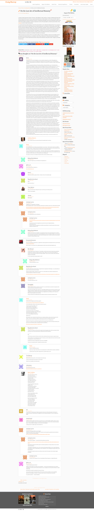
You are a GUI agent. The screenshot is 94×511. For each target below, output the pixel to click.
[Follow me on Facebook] (31, 2)
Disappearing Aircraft (68, 78)
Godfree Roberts (32, 138)
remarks (19, 22)
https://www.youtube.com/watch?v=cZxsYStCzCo (34, 368)
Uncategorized (27, 7)
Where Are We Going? (41, 503)
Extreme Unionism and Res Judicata (43, 504)
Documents (76, 4)
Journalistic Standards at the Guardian (52, 489)
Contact (70, 4)
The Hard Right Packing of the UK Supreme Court (45, 499)
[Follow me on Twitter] (29, 2)
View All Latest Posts (45, 42)
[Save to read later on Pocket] (42, 44)
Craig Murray (10, 2)
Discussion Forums (66, 123)
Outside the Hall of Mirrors (30, 243)
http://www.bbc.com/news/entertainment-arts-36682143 (35, 302)
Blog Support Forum (66, 125)
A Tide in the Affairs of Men (69, 83)
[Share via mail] (51, 44)
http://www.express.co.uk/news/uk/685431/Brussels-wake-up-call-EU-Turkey (38, 434)
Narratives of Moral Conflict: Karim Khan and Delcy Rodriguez (69, 81)
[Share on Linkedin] (47, 44)
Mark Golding (31, 372)
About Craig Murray (36, 4)
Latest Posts (54, 4)
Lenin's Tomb (66, 160)
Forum (91, 4)
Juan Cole (65, 159)
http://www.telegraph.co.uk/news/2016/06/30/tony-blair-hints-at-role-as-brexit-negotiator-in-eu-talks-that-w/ (43, 274)
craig (28, 13)
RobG (27, 144)
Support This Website (46, 4)
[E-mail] (27, 2)
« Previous (20, 55)
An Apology (66, 88)
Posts (22, 7)
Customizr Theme (54, 509)
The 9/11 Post (67, 84)
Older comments (23, 480)
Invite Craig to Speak (84, 4)
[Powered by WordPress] (46, 509)
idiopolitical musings (71, 147)
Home (19, 7)
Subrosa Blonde (66, 163)
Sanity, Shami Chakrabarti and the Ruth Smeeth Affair (29, 489)
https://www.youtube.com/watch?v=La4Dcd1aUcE (34, 324)
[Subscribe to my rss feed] (26, 2)
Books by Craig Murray (62, 4)
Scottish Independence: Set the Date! (43, 500)
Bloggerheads (66, 156)
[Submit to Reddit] (38, 44)
